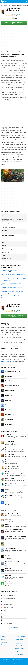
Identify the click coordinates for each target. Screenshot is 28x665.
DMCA (16, 651)
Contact (3, 639)
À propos (3, 636)
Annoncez (4, 642)
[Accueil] (1, 5)
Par (11, 14)
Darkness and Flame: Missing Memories (13, 10)
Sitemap (3, 645)
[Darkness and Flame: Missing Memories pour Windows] (3, 12)
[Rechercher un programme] (23, 1)
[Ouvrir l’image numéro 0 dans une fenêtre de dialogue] (12, 175)
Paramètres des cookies (19, 655)
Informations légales (20, 648)
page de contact (6, 361)
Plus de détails (14, 627)
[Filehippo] (5, 1)
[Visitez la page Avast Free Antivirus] (14, 19)
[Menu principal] (26, 1)
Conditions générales (20, 636)
